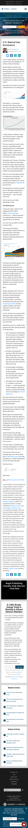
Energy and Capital (15, 676)
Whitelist (14, 777)
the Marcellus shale (9, 304)
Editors (15, 16)
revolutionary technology (14, 456)
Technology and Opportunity (12, 508)
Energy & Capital (8, 501)
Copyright (14, 781)
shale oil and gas (13, 213)
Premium (14, 784)
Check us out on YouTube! (16, 480)
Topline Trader (13, 568)
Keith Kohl (15, 49)
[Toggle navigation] (25, 9)
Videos (20, 16)
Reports (23, 13)
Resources (8, 16)
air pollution (19, 183)
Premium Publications (8, 13)
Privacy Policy (14, 678)
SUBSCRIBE (21, 26)
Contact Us (14, 772)
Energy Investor (16, 506)
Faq (14, 774)
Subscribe (19, 667)
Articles (17, 13)
